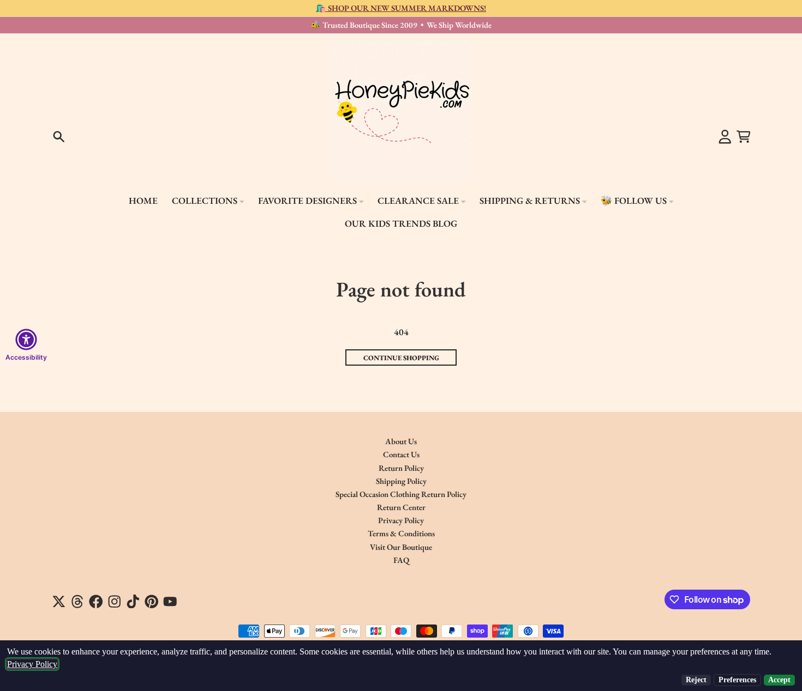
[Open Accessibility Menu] (26, 339)
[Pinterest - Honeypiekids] (152, 602)
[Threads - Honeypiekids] (77, 602)
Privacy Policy (32, 664)
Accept (779, 680)
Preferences (737, 680)
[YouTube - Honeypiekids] (170, 602)
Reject (696, 680)
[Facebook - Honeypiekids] (96, 602)
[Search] (59, 137)
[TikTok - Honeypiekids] (133, 602)
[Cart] (744, 137)
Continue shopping (401, 357)
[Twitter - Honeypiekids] (59, 602)
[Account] (725, 137)
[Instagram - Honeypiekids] (114, 602)
